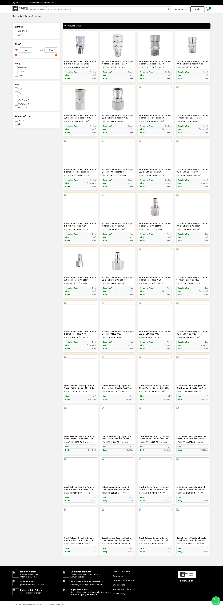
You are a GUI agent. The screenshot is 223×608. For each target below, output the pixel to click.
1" (18, 96)
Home (15, 16)
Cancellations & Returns (124, 580)
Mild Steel (22, 67)
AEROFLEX (22, 31)
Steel (20, 75)
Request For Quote (121, 571)
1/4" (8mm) (23, 104)
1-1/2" (20, 88)
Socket (21, 120)
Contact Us (118, 576)
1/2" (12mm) (23, 100)
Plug (20, 124)
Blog (187, 9)
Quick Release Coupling (30, 16)
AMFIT (20, 35)
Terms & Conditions (122, 589)
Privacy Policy (119, 593)
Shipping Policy (119, 585)
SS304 (21, 71)
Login (197, 9)
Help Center (179, 9)
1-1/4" (20, 92)
